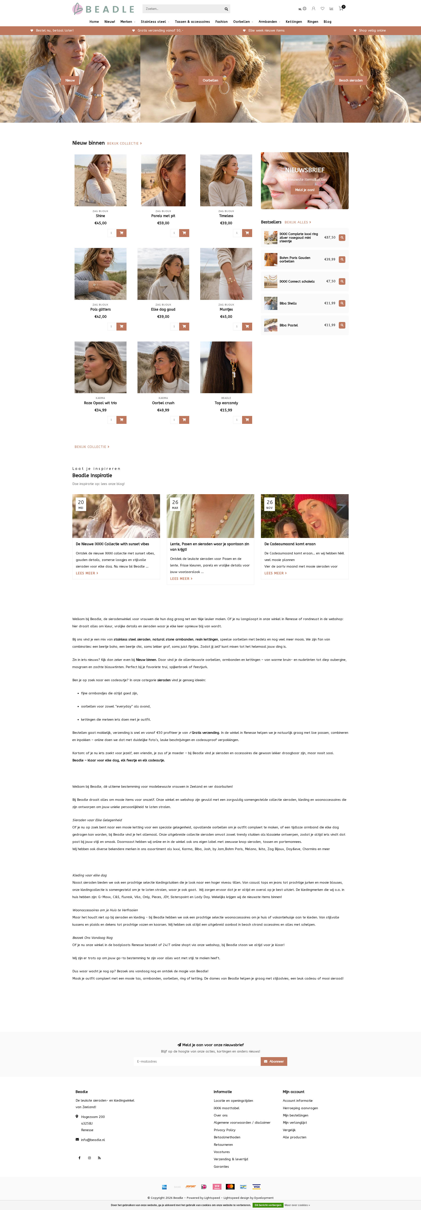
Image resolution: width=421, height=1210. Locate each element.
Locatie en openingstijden (233, 1101)
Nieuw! (110, 22)
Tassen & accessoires (192, 22)
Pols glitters (100, 309)
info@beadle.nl (93, 1140)
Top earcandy (226, 403)
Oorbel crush (163, 403)
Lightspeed (212, 1198)
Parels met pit (163, 216)
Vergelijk (289, 1130)
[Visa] (256, 1186)
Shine (100, 216)
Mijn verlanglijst (295, 1123)
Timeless (226, 216)
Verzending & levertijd (231, 1159)
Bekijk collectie (123, 143)
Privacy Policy (224, 1130)
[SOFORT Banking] (190, 1186)
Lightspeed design (236, 1198)
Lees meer (86, 573)
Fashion (222, 22)
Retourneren (223, 1145)
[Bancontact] (243, 1186)
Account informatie (298, 1101)
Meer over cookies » (297, 1205)
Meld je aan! (304, 190)
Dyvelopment (264, 1198)
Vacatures (222, 1152)
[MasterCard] (230, 1186)
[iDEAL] (203, 1186)
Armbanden (268, 22)
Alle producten (294, 1137)
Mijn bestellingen (295, 1115)
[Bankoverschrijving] (177, 1186)
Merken (126, 22)
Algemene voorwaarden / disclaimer (242, 1123)
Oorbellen (241, 22)
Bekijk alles (297, 222)
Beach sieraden (351, 80)
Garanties (221, 1167)
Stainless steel (153, 22)
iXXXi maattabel (226, 1108)
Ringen (313, 22)
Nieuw (70, 80)
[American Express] (164, 1186)
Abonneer (276, 1061)
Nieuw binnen (146, 660)
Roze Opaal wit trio (100, 403)
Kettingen (294, 22)
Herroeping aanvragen (300, 1108)
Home (94, 22)
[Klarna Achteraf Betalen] (217, 1186)
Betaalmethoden (227, 1137)
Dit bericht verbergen (268, 1205)
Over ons (221, 1115)
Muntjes (226, 309)
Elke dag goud (163, 309)
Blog (328, 22)
